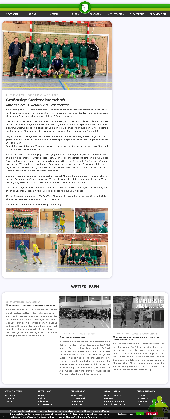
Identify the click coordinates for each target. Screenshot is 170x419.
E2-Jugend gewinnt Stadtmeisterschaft (32, 305)
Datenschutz (143, 401)
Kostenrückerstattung (114, 401)
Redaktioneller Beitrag (115, 404)
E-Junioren (33, 302)
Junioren (33, 19)
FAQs (139, 404)
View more (103, 417)
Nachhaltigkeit (78, 398)
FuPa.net (8, 401)
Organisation (158, 14)
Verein (53, 14)
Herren (75, 14)
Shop (158, 19)
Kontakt (141, 395)
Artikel (33, 14)
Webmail (108, 398)
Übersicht (75, 19)
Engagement (137, 14)
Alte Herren (52, 95)
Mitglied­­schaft (53, 20)
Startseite (12, 14)
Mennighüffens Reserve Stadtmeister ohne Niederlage (136, 338)
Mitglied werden (46, 404)
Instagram (9, 395)
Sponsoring (137, 19)
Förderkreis (76, 404)
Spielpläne (43, 401)
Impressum (142, 398)
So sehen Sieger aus (73, 337)
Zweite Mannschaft (144, 333)
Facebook (9, 398)
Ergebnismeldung (112, 395)
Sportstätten (116, 14)
